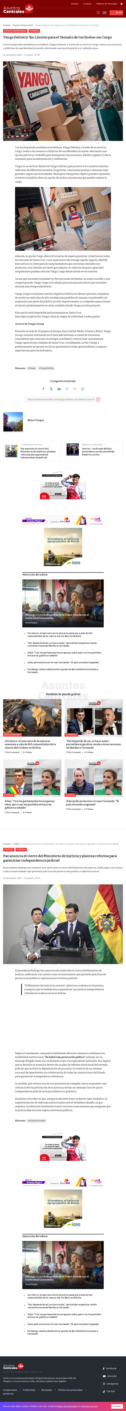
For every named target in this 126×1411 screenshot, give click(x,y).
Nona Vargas (36, 420)
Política (16, 844)
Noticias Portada (37, 1121)
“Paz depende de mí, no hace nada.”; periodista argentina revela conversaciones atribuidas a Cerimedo (62, 644)
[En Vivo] (116, 12)
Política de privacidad (67, 1406)
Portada (6, 25)
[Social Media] (112, 1368)
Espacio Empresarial (23, 25)
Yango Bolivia (47, 368)
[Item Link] (63, 603)
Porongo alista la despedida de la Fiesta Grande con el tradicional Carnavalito (57, 616)
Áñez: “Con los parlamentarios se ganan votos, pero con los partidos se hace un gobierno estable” (64, 654)
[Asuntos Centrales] (18, 8)
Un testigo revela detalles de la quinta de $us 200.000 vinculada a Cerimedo (62, 671)
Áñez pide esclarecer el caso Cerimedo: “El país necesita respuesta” (63, 662)
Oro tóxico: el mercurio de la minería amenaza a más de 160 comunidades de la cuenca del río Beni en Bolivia (59, 634)
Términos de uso (90, 1406)
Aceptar (117, 1406)
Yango (32, 368)
